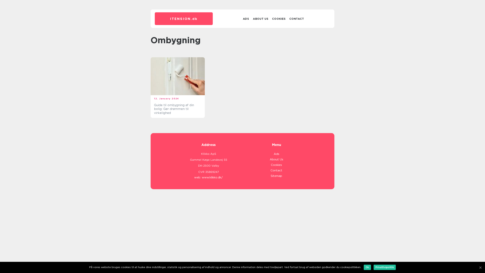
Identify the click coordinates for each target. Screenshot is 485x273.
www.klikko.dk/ (212, 177)
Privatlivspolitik (384, 267)
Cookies (279, 18)
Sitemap (276, 176)
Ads (246, 18)
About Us (260, 18)
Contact (296, 18)
